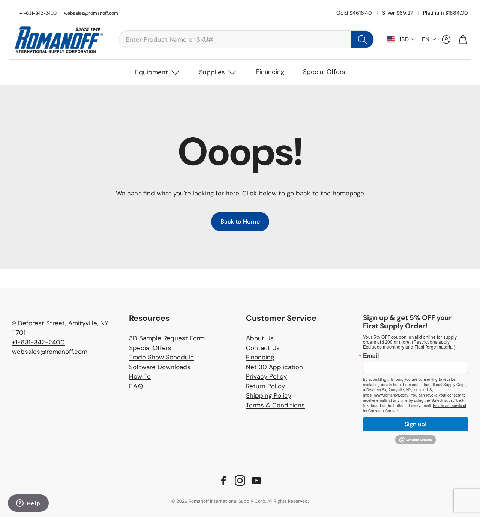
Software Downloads (159, 367)
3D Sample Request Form (167, 338)
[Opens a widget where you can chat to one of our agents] (28, 503)
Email (371, 356)
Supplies (212, 72)
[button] (246, 39)
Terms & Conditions (275, 405)
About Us (260, 338)
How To (140, 376)
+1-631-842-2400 (38, 342)
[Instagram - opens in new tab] (240, 480)
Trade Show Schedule (161, 357)
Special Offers (324, 72)
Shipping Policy (268, 395)
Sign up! (415, 424)
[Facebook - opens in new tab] (223, 480)
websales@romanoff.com (91, 13)
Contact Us (263, 348)
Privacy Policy (266, 376)
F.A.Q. (136, 386)
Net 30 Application (274, 367)
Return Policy (265, 386)
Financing (270, 72)
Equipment (151, 72)
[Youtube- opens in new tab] (256, 480)
